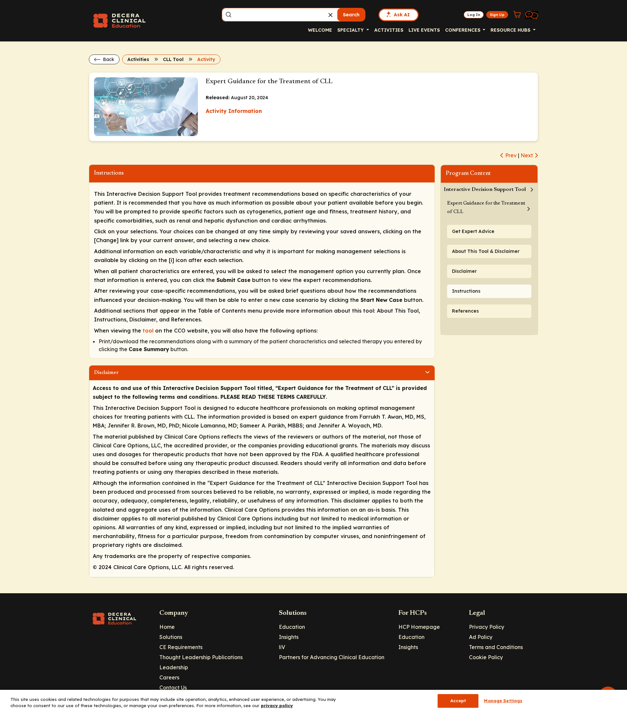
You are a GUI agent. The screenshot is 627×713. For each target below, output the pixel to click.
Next (527, 155)
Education (292, 627)
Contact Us (173, 687)
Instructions (466, 291)
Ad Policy (480, 637)
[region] (313, 701)
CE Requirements (180, 647)
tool (148, 330)
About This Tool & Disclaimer (486, 251)
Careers (169, 677)
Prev (510, 155)
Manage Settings (503, 700)
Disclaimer (464, 271)
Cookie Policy (486, 657)
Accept (458, 700)
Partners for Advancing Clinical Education (331, 657)
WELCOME (320, 30)
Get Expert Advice (473, 231)
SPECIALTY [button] (351, 30)
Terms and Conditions (496, 647)
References (465, 311)
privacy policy (277, 705)
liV (282, 647)
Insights (288, 637)
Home (167, 627)
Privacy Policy (486, 627)
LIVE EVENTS (424, 30)
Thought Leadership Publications (201, 657)
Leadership (173, 667)
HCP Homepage (419, 627)
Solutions (170, 637)
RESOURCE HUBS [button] (511, 30)
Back (108, 59)
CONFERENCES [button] (463, 30)
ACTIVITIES (388, 30)
